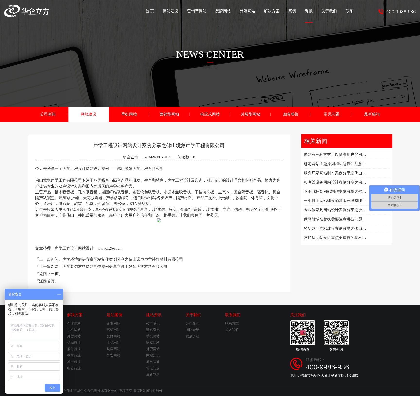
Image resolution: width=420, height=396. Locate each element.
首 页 (149, 11)
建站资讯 (154, 315)
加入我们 (232, 330)
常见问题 (331, 114)
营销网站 (113, 330)
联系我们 (233, 315)
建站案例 (114, 315)
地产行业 (74, 362)
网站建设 (170, 11)
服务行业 (74, 349)
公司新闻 (48, 114)
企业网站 (74, 323)
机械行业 (74, 342)
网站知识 (153, 355)
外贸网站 (247, 11)
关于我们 (329, 11)
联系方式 (232, 323)
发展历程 (192, 336)
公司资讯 (153, 323)
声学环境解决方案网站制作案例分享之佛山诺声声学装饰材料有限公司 (122, 259)
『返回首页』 (47, 281)
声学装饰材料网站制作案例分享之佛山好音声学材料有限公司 (114, 266)
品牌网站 (223, 11)
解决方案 (272, 11)
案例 (292, 11)
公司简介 (192, 323)
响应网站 (113, 349)
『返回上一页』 (48, 274)
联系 (349, 11)
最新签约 (372, 114)
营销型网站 (197, 11)
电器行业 (74, 368)
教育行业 (74, 355)
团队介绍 (192, 330)
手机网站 (129, 114)
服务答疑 (291, 114)
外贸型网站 (250, 114)
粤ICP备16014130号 (147, 391)
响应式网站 (210, 114)
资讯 (309, 11)
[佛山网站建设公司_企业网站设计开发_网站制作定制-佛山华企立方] (26, 16)
